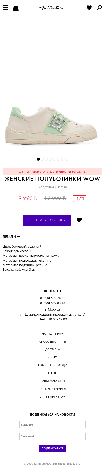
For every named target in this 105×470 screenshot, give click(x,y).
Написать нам (52, 333)
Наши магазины (52, 381)
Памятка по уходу (52, 365)
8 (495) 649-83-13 (52, 302)
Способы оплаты (52, 341)
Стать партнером (52, 396)
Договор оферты (52, 389)
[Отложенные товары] (89, 8)
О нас (52, 373)
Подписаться (52, 448)
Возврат (53, 357)
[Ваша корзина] (16, 8)
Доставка (52, 349)
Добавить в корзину (47, 220)
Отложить (79, 220)
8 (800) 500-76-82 (52, 297)
